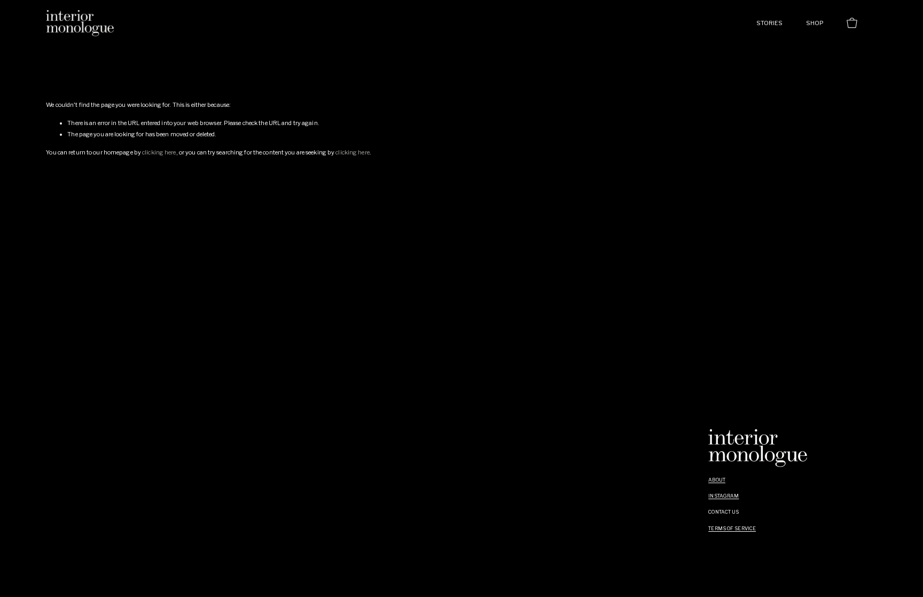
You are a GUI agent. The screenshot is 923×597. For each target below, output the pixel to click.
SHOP (815, 23)
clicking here (159, 152)
